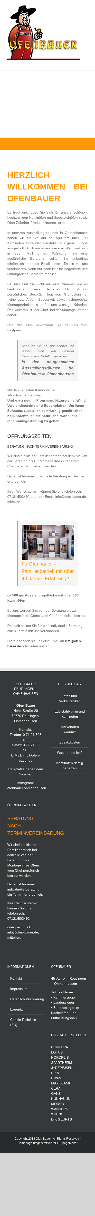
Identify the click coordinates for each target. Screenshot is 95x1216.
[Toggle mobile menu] (86, 62)
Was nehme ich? (70, 753)
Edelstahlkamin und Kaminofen (70, 713)
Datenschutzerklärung (25, 999)
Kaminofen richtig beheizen (69, 765)
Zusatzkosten (69, 742)
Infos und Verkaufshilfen (70, 698)
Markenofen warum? (69, 729)
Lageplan (17, 1009)
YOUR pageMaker (65, 1143)
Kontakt (16, 978)
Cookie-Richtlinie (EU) (23, 1022)
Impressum (19, 989)
